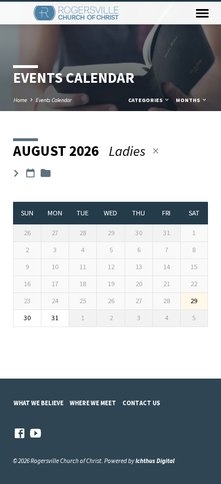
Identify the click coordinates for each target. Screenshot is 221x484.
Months (188, 100)
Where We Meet (93, 403)
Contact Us (141, 403)
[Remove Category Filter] (155, 151)
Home (20, 100)
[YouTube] (35, 433)
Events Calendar (53, 100)
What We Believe (38, 403)
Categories (146, 100)
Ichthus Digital (155, 461)
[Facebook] (19, 433)
